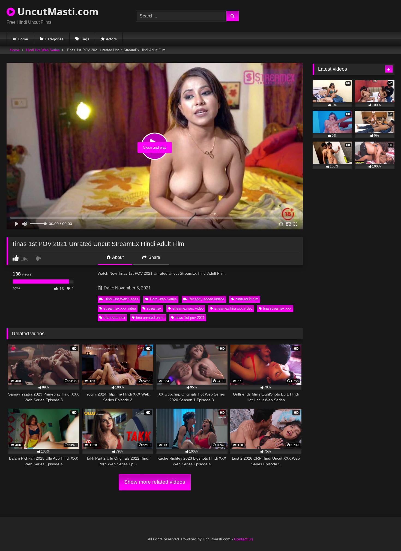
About (117, 257)
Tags (85, 39)
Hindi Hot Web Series (43, 50)
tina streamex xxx (277, 308)
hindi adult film (246, 299)
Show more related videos (154, 482)
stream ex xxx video (120, 308)
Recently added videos (206, 299)
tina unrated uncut (150, 318)
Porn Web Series (163, 299)
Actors (111, 39)
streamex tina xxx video (233, 308)
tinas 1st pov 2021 (190, 318)
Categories (54, 39)
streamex (154, 308)
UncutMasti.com (56, 11)
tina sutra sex (114, 318)
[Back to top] (384, 534)
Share (153, 257)
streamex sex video (188, 308)
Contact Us (243, 539)
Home (23, 39)
